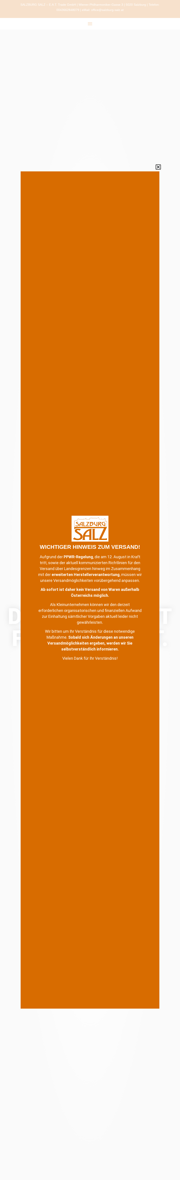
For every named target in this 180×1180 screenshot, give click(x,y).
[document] (90, 590)
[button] (158, 167)
